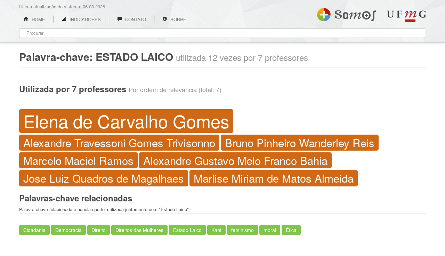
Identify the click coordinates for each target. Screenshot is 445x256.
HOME (37, 19)
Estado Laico (187, 229)
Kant (216, 229)
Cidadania (34, 229)
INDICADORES (84, 19)
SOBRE (177, 19)
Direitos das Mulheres (139, 229)
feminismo (242, 229)
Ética (291, 229)
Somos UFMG (346, 13)
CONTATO (135, 19)
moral (270, 229)
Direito (98, 229)
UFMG (406, 16)
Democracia (68, 229)
